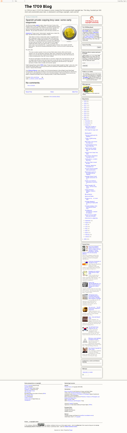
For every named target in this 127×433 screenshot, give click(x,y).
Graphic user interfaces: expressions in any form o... (91, 182)
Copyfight (27, 386)
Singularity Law (28, 389)
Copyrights (78, 416)
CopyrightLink (27, 400)
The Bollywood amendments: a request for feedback (91, 211)
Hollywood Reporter (33, 70)
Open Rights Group (30, 390)
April (86, 230)
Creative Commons (29, 397)
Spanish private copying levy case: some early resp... (90, 149)
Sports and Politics (89, 196)
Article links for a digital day (91, 218)
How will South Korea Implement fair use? (93, 327)
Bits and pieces (88, 194)
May (86, 228)
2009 (85, 239)
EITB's (42, 65)
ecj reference (32, 78)
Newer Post (29, 92)
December (87, 121)
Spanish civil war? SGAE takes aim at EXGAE (90, 215)
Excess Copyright (28, 385)
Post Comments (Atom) (55, 96)
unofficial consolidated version (86, 415)
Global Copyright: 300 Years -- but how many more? (91, 186)
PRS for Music (28, 392)
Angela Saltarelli (89, 36)
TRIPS (90, 404)
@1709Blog (86, 77)
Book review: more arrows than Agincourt (91, 142)
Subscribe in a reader (88, 372)
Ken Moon (92, 34)
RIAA (44, 393)
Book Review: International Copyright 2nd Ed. (91, 156)
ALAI (26, 396)
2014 (85, 111)
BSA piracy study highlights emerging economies (94, 339)
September (88, 220)
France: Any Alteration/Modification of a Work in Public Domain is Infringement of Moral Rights (94, 285)
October (87, 124)
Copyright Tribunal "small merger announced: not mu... (91, 177)
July (86, 224)
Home (52, 92)
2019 (85, 101)
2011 (85, 117)
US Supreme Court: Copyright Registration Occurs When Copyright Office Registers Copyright (94, 296)
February (87, 234)
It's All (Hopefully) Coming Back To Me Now (91, 145)
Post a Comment (31, 85)
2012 (85, 115)
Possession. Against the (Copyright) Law (90, 166)
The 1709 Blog (38, 6)
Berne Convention (68, 391)
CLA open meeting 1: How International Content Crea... (91, 207)
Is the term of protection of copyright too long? (94, 262)
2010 (85, 119)
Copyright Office (29, 394)
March (86, 232)
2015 (85, 109)
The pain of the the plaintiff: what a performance (91, 169)
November (87, 123)
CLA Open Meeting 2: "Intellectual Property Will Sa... (91, 203)
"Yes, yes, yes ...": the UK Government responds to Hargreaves (94, 308)
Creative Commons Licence (71, 426)
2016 (85, 107)
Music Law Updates (29, 388)
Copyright (69, 399)
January (87, 236)
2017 (85, 105)
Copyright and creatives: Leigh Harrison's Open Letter (94, 272)
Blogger (70, 430)
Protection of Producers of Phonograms (81, 394)
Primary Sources (68, 386)
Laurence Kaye (28, 398)
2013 (85, 113)
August (87, 222)
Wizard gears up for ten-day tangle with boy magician (90, 173)
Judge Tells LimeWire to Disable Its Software (90, 127)
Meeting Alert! (88, 133)
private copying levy (39, 78)
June (86, 226)
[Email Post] (42, 77)
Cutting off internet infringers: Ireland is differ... (90, 191)
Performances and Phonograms (74, 400)
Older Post (75, 92)
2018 (85, 103)
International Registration (76, 392)
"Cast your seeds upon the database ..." (91, 136)
